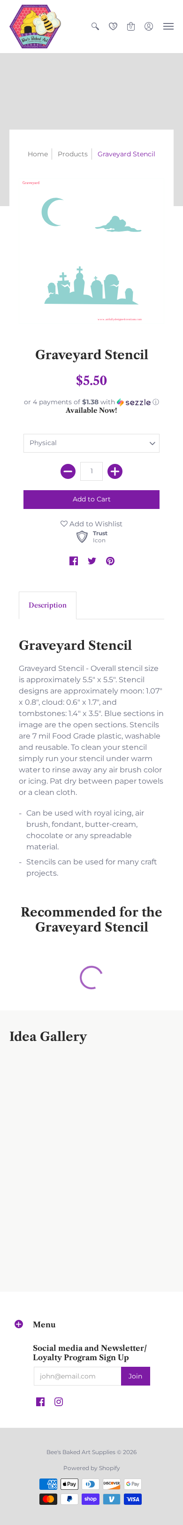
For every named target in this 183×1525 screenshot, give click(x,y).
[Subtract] (68, 471)
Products (73, 154)
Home (38, 154)
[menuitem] (95, 26)
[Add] (114, 471)
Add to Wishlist (95, 523)
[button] (95, 26)
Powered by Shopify (91, 1467)
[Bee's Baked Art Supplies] (35, 26)
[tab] (47, 606)
